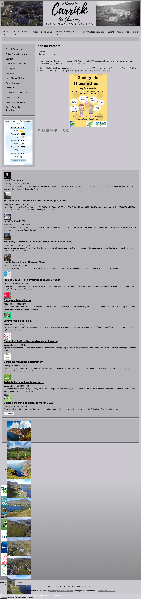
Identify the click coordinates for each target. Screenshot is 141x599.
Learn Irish (10, 73)
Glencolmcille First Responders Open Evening (31, 341)
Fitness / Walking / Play (66, 31)
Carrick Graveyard (14, 49)
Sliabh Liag (11, 88)
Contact (9, 59)
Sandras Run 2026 (15, 221)
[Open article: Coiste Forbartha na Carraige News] (7, 257)
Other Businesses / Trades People (123, 32)
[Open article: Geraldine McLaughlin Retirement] (7, 357)
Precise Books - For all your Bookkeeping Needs (32, 280)
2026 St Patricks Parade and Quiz (24, 382)
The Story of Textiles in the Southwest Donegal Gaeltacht (38, 241)
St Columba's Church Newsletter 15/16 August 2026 (35, 200)
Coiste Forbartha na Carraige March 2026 (28, 402)
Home (5, 31)
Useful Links (11, 97)
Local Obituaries (13, 180)
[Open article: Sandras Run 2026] (7, 216)
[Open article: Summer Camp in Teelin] (7, 316)
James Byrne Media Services (61, 591)
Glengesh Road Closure (17, 300)
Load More (9, 414)
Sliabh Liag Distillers (106, 591)
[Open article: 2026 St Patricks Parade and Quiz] (7, 377)
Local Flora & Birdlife (15, 78)
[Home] (4, 35)
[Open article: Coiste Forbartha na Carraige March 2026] (7, 398)
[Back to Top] (137, 595)
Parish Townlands (14, 83)
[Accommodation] (15, 35)
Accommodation (21, 31)
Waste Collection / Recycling (14, 108)
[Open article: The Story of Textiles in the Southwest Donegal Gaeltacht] (7, 236)
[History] (13, 68)
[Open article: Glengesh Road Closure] (7, 295)
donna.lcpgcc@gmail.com (74, 64)
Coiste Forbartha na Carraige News (24, 262)
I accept (3, 598)
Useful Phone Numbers (16, 102)
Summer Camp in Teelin (18, 320)
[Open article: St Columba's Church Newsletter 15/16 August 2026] (7, 195)
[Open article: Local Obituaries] (7, 175)
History (9, 68)
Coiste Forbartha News (16, 54)
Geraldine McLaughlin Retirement (23, 361)
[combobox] (30, 582)
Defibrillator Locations (16, 63)
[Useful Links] (18, 97)
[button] (38, 130)
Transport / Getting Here (17, 92)
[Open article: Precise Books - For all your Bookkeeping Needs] (7, 275)
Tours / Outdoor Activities (92, 32)
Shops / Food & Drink (42, 32)
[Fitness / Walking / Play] (57, 35)
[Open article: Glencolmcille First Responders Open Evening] (7, 336)
